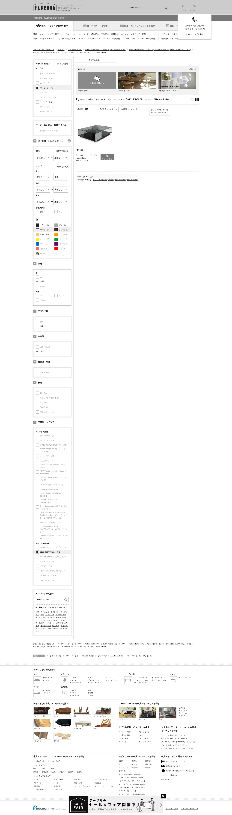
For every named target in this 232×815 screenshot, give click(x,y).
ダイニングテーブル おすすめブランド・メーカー (178, 742)
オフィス (182, 715)
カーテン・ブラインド (130, 34)
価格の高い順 (132, 180)
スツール (73, 678)
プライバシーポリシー (189, 808)
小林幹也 (122, 771)
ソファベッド (47, 680)
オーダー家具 (46, 626)
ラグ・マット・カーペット (44, 39)
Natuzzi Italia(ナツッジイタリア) (94, 656)
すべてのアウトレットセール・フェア (46, 761)
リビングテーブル (47, 78)
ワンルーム (183, 713)
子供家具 (105, 34)
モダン (53, 612)
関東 (35, 768)
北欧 (37, 612)
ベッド (86, 34)
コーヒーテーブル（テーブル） (68, 656)
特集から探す (167, 39)
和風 (42, 614)
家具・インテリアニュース (175, 761)
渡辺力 (134, 764)
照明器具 (115, 34)
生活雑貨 (116, 39)
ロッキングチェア (94, 683)
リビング (122, 719)
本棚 (89, 690)
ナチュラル (45, 612)
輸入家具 (55, 626)
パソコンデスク (184, 678)
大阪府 (61, 772)
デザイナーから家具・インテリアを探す (137, 756)
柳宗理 (121, 761)
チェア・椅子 (53, 34)
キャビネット (74, 695)
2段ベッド (46, 693)
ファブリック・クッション (98, 39)
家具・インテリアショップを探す (139, 26)
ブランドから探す (169, 34)
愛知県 (79, 772)
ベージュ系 (44, 234)
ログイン (183, 10)
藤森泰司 (135, 768)
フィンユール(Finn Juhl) (127, 791)
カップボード (143, 738)
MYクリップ (194, 10)
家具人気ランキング (173, 766)
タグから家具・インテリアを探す (134, 727)
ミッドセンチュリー (46, 617)
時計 (144, 34)
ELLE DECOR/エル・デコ (50, 552)
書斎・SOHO (183, 710)
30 (84, 176)
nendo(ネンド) (124, 768)
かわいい (47, 620)
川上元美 (148, 764)
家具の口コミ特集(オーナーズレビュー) (180, 771)
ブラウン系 (147, 656)
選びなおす (64, 63)
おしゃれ (55, 620)
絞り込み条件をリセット (57, 141)
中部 (43, 768)
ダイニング (143, 719)
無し (42, 212)
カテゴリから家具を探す (44, 669)
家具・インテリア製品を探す (55, 26)
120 (91, 176)
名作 (54, 628)
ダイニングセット (101, 779)
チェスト (73, 693)
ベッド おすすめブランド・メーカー (174, 738)
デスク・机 (76, 34)
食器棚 (90, 693)
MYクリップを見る (195, 34)
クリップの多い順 (100, 180)
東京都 (35, 772)
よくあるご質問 (172, 808)
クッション (58, 789)
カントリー (49, 614)
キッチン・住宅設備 (146, 39)
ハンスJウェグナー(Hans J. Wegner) (132, 781)
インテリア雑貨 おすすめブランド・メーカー (177, 748)
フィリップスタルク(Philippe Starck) (132, 784)
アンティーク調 (39, 716)
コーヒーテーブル (47, 88)
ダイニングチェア (94, 680)
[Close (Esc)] (163, 796)
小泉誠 (147, 768)
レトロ (59, 612)
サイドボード (123, 738)
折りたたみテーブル (159, 680)
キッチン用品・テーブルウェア (71, 39)
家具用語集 (165, 779)
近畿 (52, 768)
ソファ (42, 34)
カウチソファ (47, 678)
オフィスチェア (111, 680)
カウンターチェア (76, 683)
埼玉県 (53, 772)
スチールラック (144, 732)
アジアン (36, 728)
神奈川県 (45, 772)
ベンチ (108, 678)
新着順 (111, 180)
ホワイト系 (44, 230)
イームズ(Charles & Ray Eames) (130, 774)
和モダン (59, 617)
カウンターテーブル (141, 680)
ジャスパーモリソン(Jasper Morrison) (132, 787)
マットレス (47, 690)
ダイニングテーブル (141, 678)
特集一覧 (192, 69)
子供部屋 (182, 708)
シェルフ (91, 695)
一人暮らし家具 (124, 735)
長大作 (121, 764)
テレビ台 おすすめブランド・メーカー (175, 745)
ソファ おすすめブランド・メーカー (174, 735)
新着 (35, 34)
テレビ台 (73, 690)
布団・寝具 (78, 783)
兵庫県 (70, 772)
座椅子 (90, 678)
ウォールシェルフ (145, 742)
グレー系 (62, 225)
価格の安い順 (120, 180)
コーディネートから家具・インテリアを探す (139, 703)
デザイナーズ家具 (125, 732)
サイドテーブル (46, 102)
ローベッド (123, 742)
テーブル (65, 34)
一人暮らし (50, 623)
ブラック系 (44, 225)
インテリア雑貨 (129, 39)
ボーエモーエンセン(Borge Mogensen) (132, 794)
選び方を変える (62, 151)
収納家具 (95, 34)
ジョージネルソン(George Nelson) (131, 777)
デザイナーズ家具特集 (169, 775)
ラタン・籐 (46, 628)
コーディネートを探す (97, 26)
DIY (57, 623)
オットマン (74, 680)
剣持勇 (134, 761)
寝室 (160, 719)
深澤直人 (148, 761)
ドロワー (142, 735)
